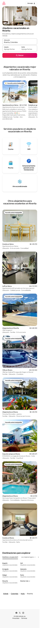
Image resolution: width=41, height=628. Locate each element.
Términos (24, 618)
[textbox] (11, 49)
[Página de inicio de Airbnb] (3, 3)
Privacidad (15, 618)
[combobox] (20, 42)
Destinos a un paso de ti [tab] (10, 557)
